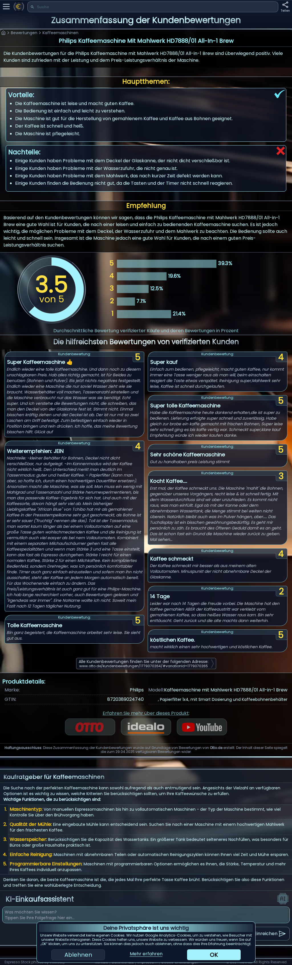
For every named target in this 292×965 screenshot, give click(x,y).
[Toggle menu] (6, 6)
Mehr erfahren (146, 953)
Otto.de (216, 747)
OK (214, 955)
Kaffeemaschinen (60, 33)
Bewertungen (24, 33)
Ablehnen (78, 955)
